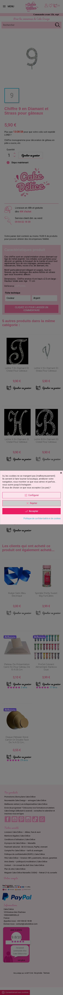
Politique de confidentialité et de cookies (42, 518)
